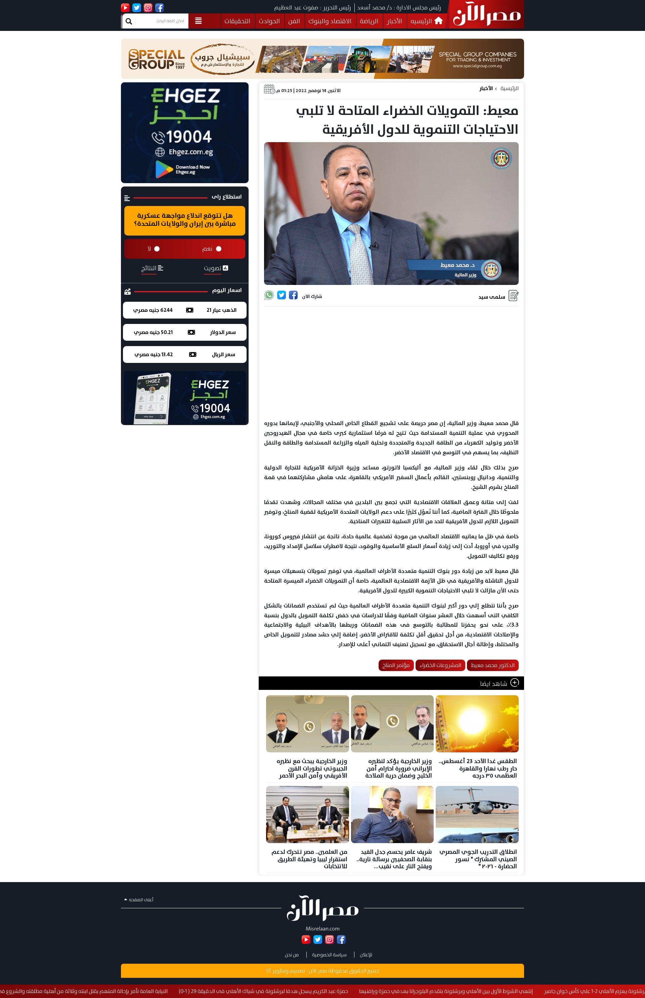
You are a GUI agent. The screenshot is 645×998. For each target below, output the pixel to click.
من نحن (292, 955)
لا (149, 249)
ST (268, 970)
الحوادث (269, 21)
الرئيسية (510, 88)
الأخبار (394, 21)
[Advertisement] (391, 363)
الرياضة (369, 21)
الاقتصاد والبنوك (329, 21)
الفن (294, 21)
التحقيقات (237, 21)
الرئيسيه (422, 21)
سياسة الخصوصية (329, 955)
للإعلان (366, 955)
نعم (207, 249)
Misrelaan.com (323, 928)
